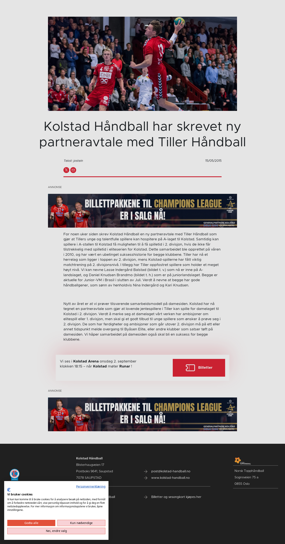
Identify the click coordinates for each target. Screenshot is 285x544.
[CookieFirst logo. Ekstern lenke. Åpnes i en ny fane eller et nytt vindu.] (8, 490)
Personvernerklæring (90, 486)
